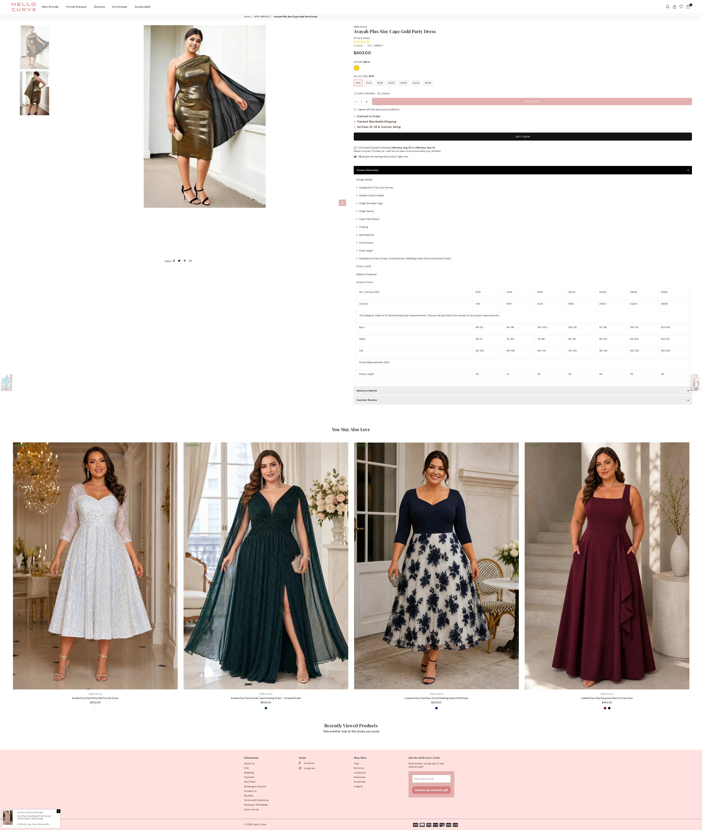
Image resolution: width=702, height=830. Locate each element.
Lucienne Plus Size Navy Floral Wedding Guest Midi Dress (436, 698)
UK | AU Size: (364, 76)
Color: (362, 62)
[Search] (668, 6)
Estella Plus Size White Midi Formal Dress (95, 698)
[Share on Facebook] (174, 261)
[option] (204, 116)
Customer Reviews (367, 400)
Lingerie (358, 786)
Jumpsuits (360, 772)
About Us (249, 763)
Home (247, 16)
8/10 (358, 82)
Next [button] (345, 116)
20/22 (391, 82)
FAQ (246, 768)
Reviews (248, 795)
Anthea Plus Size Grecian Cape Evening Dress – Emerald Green (266, 698)
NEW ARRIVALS (262, 16)
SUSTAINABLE (22, 445)
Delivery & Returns (367, 390)
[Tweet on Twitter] (179, 261)
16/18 (379, 82)
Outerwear (360, 781)
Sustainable (142, 7)
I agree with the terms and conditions (378, 109)
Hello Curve (360, 26)
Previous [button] (64, 116)
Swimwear (359, 777)
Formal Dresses (76, 7)
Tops (356, 763)
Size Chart (250, 781)
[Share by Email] (190, 261)
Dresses (99, 7)
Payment (249, 777)
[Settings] (674, 6)
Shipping (249, 772)
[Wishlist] (681, 6)
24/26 (403, 82)
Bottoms (359, 768)
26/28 (416, 82)
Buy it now (523, 136)
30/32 (428, 82)
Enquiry (385, 93)
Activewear (119, 7)
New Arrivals (50, 7)
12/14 (368, 82)
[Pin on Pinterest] (185, 261)
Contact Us (250, 791)
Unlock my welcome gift (431, 790)
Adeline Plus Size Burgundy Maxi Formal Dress (607, 698)
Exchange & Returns (255, 786)
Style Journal (251, 809)
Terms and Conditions (256, 800)
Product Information (368, 170)
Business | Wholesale (256, 804)
